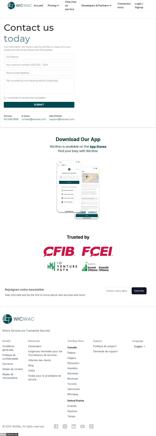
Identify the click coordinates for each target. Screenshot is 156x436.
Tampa (71, 416)
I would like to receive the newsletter (26, 98)
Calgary (71, 357)
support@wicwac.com (61, 119)
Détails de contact (12, 369)
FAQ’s (31, 370)
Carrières (7, 363)
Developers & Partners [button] (95, 5)
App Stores (98, 147)
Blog (31, 365)
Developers (35, 346)
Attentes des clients (39, 360)
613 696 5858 (11, 119)
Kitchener (72, 373)
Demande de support (105, 351)
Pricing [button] (52, 5)
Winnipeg (72, 394)
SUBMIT (39, 104)
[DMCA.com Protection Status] (9, 434)
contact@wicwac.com (34, 119)
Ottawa (71, 352)
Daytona (72, 411)
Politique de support (104, 346)
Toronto (72, 383)
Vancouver (73, 389)
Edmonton (73, 363)
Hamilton (72, 368)
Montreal (72, 378)
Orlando (72, 405)
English (138, 346)
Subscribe (139, 291)
